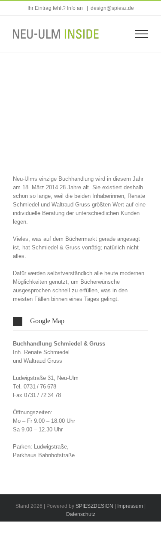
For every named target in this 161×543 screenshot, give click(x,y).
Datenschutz (80, 514)
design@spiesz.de (112, 8)
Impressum (130, 506)
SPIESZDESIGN (94, 506)
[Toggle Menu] (142, 34)
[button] (80, 321)
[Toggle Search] (116, 33)
